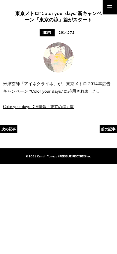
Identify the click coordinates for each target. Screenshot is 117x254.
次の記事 (9, 129)
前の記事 (108, 129)
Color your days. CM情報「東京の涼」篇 (38, 106)
